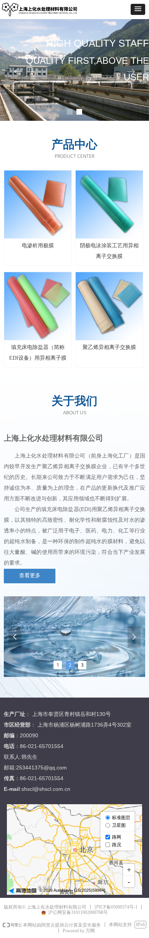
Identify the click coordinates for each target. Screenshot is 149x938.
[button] (138, 9)
